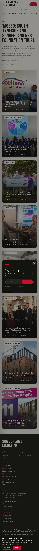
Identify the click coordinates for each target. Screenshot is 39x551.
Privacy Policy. (19, 544)
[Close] (34, 263)
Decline (7, 548)
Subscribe (27, 282)
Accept (16, 548)
